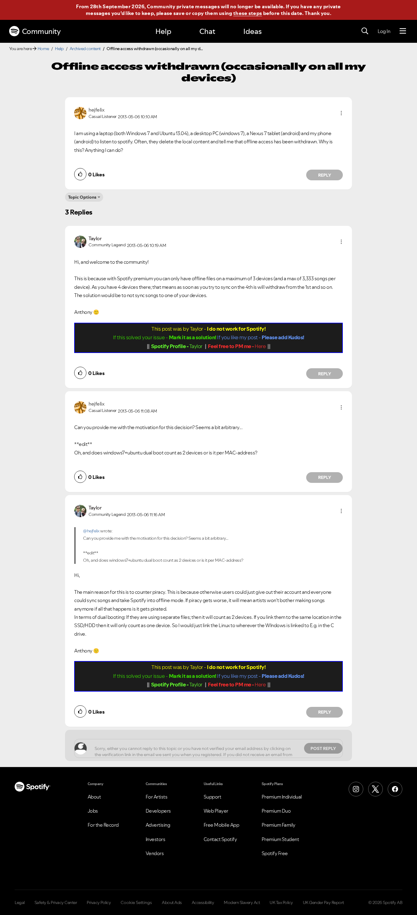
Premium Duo (276, 810)
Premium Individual (282, 796)
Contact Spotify (220, 839)
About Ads (172, 902)
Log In (384, 31)
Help (163, 31)
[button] (341, 113)
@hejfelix (91, 531)
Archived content (85, 49)
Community (41, 31)
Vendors (155, 853)
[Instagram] (356, 789)
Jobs (93, 810)
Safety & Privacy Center (55, 902)
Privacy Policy (99, 902)
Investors (155, 839)
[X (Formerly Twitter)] (375, 789)
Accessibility (203, 902)
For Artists (157, 796)
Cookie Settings (136, 902)
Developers (158, 810)
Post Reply (323, 748)
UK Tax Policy (281, 902)
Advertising (158, 824)
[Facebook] (395, 789)
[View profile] (80, 112)
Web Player (216, 810)
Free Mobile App (221, 824)
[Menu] (403, 31)
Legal (20, 902)
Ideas (252, 31)
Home (43, 49)
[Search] (365, 31)
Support (212, 796)
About (94, 796)
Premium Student (280, 839)
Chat (207, 31)
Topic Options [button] (82, 197)
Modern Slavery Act (242, 902)
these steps (247, 13)
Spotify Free (275, 853)
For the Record (103, 824)
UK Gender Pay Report (323, 902)
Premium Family (279, 824)
